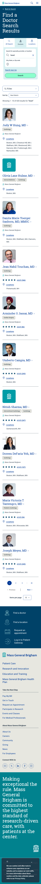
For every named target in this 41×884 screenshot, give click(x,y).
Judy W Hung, (14, 125)
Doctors (20, 44)
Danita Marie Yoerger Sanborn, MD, (16, 219)
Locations (31, 44)
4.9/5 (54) (21, 517)
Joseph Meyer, (14, 550)
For (9, 753)
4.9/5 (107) (21, 467)
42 (31, 583)
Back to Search (10, 9)
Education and (14, 674)
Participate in (12, 709)
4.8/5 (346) (21, 280)
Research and (15, 668)
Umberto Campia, (16, 360)
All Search (9, 44)
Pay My (7, 696)
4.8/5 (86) (21, 327)
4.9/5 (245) (21, 564)
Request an (13, 705)
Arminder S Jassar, (17, 313)
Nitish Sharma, (15, 407)
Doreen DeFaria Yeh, (18, 454)
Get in (8, 700)
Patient (9, 663)
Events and (11, 713)
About (6, 731)
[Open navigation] (37, 3)
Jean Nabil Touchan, (18, 267)
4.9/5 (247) (21, 420)
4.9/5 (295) (21, 374)
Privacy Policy (20, 878)
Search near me (11, 70)
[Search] (31, 3)
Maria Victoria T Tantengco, (13, 502)
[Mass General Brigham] (11, 3)
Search (20, 75)
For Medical (13, 718)
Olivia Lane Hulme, (17, 176)
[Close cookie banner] (32, 863)
